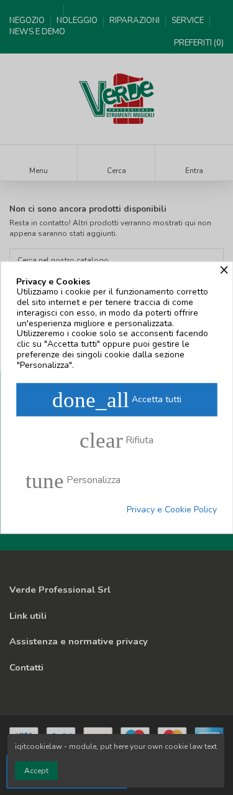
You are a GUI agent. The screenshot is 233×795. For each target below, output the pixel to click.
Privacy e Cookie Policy (172, 509)
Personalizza (73, 480)
